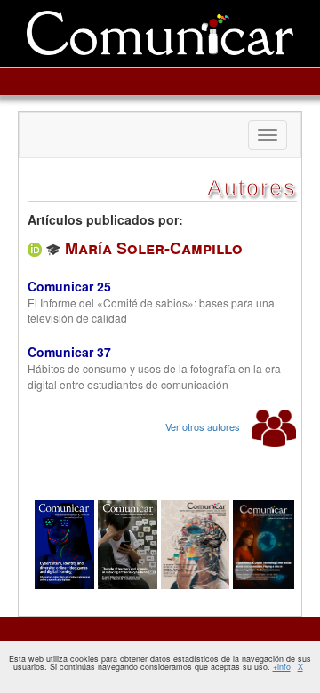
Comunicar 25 (69, 286)
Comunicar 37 (69, 352)
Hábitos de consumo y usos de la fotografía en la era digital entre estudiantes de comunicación (154, 376)
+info (282, 667)
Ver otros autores (204, 426)
